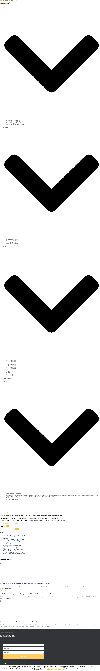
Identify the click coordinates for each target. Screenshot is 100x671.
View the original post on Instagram (9, 523)
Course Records (10, 245)
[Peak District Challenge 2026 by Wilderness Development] (9, 2)
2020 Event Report (11, 367)
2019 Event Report (11, 368)
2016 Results (9, 373)
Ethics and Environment (12, 243)
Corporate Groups (7, 378)
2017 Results (9, 371)
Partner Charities (10, 495)
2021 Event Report (11, 365)
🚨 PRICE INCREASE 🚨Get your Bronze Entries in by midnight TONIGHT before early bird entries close (13, 549)
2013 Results (9, 377)
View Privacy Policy (60, 669)
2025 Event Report (11, 360)
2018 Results (9, 370)
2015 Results (9, 374)
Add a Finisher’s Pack (11, 242)
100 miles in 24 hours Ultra (13, 120)
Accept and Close (48, 669)
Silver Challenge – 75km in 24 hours (15, 123)
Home (4, 663)
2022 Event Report (11, 364)
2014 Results (9, 375)
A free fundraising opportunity (13, 493)
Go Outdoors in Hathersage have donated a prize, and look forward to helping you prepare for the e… (13, 541)
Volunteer (5, 380)
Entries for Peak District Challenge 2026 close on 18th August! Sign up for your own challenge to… (14, 554)
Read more (8, 588)
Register (5, 6)
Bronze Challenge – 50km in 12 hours (15, 124)
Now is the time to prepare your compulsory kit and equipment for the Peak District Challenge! (14, 537)
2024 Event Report (11, 361)
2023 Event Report (11, 363)
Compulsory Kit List (11, 241)
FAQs (4, 246)
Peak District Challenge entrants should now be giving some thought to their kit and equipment (14, 545)
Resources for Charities (12, 499)
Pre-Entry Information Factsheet (12, 239)
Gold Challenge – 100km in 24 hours (15, 121)
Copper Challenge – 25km (12, 125)
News (7, 526)
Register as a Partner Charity (13, 498)
